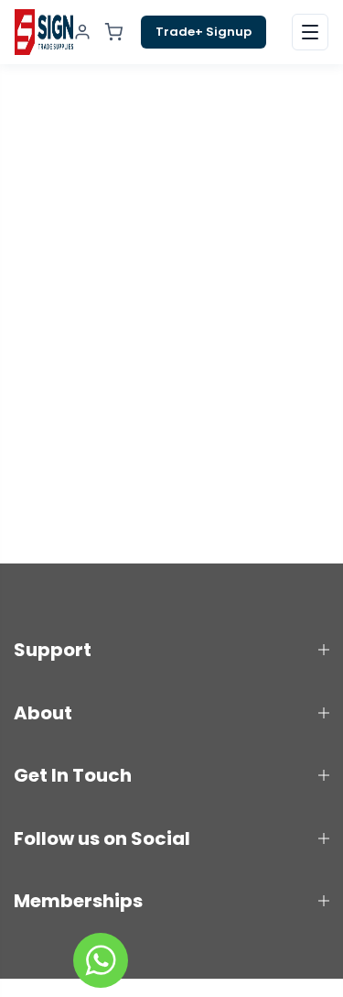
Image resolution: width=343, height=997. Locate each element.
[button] (310, 32)
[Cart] (113, 32)
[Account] (82, 32)
